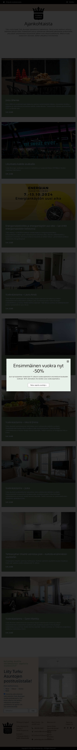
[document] (38, 375)
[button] (68, 361)
